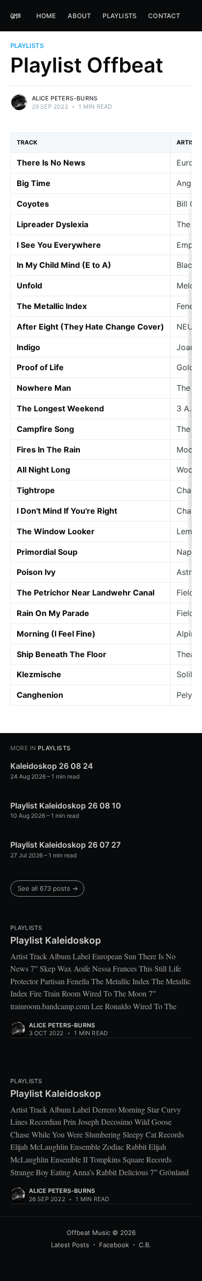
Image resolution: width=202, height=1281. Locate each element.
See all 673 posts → (48, 888)
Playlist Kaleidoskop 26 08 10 (65, 805)
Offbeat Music (88, 1232)
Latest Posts (70, 1245)
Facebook (114, 1245)
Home (46, 16)
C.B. (145, 1245)
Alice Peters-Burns (65, 98)
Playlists (119, 16)
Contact (164, 16)
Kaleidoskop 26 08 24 (51, 766)
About (79, 16)
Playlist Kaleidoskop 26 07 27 (65, 845)
